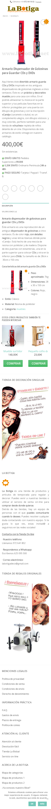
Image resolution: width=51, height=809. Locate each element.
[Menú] (4, 9)
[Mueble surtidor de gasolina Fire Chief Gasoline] (13, 336)
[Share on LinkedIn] (5, 197)
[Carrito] (47, 9)
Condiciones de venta (13, 683)
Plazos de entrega (11, 720)
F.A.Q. (5, 710)
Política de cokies (11, 725)
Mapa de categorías (12, 772)
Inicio (5, 16)
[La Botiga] (23, 9)
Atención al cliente (11, 741)
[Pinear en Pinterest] (40, 188)
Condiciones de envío (13, 688)
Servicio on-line (10, 756)
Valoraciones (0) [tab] (9, 212)
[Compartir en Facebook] (14, 188)
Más (42, 804)
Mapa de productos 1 (13, 777)
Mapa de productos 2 (13, 782)
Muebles (15, 16)
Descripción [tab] (7, 206)
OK (32, 804)
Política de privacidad (13, 678)
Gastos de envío (10, 715)
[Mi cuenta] (42, 9)
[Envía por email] (31, 188)
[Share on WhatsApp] (5, 188)
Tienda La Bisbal (11, 751)
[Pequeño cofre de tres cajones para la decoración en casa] (38, 336)
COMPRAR (14, 363)
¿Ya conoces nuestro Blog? (16, 787)
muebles (21, 309)
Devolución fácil (10, 746)
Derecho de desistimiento (15, 693)
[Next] (49, 349)
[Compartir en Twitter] (23, 188)
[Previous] (1, 349)
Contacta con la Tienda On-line (18, 534)
